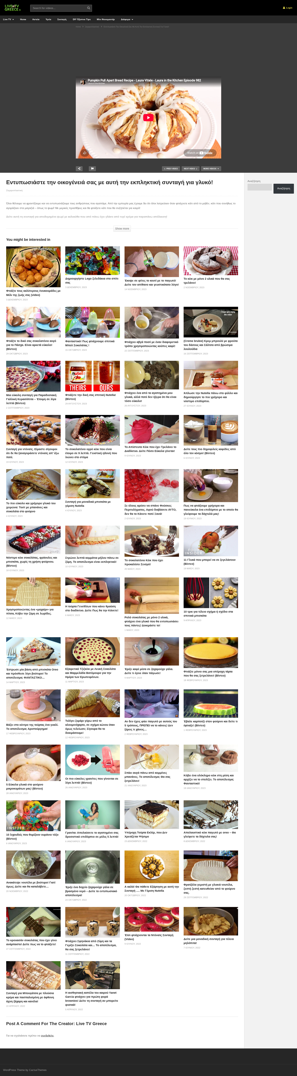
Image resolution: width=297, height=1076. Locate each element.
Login (289, 8)
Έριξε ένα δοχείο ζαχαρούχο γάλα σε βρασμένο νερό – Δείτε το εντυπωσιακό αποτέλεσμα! (91, 891)
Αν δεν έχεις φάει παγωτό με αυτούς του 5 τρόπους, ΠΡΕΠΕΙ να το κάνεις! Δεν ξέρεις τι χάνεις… (151, 725)
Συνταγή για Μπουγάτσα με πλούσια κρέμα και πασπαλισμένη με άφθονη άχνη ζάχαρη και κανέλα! (30, 997)
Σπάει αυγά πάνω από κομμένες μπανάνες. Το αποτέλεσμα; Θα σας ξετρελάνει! (147, 776)
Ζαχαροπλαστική (14, 190)
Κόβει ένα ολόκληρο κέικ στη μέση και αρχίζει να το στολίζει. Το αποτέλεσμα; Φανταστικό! (209, 779)
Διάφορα (126, 19)
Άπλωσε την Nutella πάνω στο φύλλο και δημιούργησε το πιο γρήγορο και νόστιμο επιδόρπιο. (211, 397)
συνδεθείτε (47, 1035)
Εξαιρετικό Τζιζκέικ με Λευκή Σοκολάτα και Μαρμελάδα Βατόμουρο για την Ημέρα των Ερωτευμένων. (90, 673)
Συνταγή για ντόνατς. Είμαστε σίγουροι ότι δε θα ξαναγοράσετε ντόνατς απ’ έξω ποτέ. (32, 453)
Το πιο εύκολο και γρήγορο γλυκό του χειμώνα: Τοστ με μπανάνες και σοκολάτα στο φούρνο (31, 507)
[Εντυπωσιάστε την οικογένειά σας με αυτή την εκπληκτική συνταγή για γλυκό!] (33, 266)
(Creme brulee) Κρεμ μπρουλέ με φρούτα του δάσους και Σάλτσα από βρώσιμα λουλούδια (211, 345)
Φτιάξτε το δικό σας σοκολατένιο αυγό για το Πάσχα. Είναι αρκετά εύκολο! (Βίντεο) (31, 345)
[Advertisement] (148, 53)
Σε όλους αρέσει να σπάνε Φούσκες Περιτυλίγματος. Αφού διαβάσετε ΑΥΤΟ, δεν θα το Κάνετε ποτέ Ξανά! (150, 509)
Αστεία (35, 19)
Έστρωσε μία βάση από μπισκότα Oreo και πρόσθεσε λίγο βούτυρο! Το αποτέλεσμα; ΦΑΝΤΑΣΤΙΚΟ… (32, 673)
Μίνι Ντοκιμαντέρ (106, 19)
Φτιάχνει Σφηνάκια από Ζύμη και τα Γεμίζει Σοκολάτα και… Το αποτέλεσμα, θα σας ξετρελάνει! (90, 945)
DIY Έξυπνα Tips (82, 19)
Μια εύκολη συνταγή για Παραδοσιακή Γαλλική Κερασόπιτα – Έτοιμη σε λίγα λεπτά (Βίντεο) (31, 399)
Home (23, 19)
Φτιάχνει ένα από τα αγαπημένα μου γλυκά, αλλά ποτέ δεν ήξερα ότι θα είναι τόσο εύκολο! (150, 397)
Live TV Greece (91, 1023)
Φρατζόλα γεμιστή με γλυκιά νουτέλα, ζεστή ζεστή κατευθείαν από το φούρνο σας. (209, 888)
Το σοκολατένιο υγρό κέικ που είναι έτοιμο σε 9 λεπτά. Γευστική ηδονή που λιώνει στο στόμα (91, 453)
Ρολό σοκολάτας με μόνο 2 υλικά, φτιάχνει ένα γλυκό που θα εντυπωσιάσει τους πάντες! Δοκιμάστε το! (151, 621)
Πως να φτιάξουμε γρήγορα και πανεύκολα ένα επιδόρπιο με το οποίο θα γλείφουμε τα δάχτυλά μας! (211, 509)
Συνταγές (62, 19)
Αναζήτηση (254, 181)
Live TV (7, 19)
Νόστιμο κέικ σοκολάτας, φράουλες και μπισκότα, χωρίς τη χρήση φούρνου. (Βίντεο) (31, 561)
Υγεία (48, 19)
